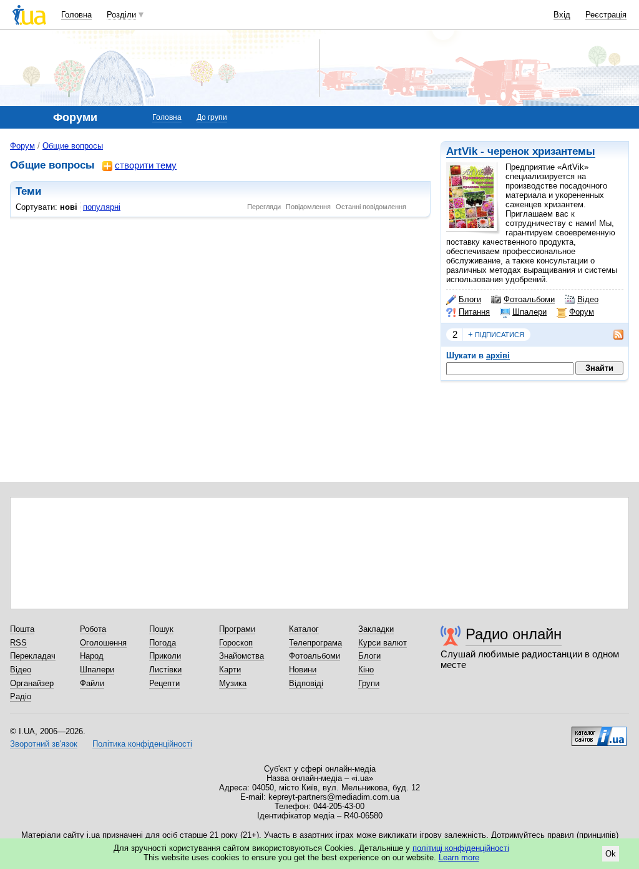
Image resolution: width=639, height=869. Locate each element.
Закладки (376, 629)
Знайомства (241, 655)
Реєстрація (606, 14)
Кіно (366, 669)
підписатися (496, 334)
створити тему (146, 165)
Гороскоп (236, 642)
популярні (101, 207)
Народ (92, 655)
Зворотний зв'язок (43, 744)
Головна (76, 14)
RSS (18, 642)
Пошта (22, 629)
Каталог (304, 629)
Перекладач (33, 655)
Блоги (470, 299)
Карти (230, 669)
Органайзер (32, 683)
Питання (474, 312)
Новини (302, 669)
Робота (93, 629)
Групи (368, 683)
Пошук (161, 629)
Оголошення (103, 642)
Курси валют (382, 642)
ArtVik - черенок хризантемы (520, 151)
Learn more (459, 857)
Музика (232, 683)
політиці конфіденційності (460, 848)
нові (68, 207)
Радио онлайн (514, 634)
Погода (162, 642)
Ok (610, 853)
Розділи (121, 14)
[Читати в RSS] (612, 335)
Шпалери (529, 312)
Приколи (165, 655)
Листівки (165, 669)
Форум (581, 312)
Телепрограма (315, 642)
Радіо (20, 696)
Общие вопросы (72, 145)
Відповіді (306, 683)
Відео (587, 299)
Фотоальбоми (529, 299)
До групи (212, 117)
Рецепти (164, 683)
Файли (92, 683)
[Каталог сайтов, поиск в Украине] (599, 732)
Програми (237, 629)
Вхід (562, 14)
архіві (498, 355)
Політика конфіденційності (142, 744)
